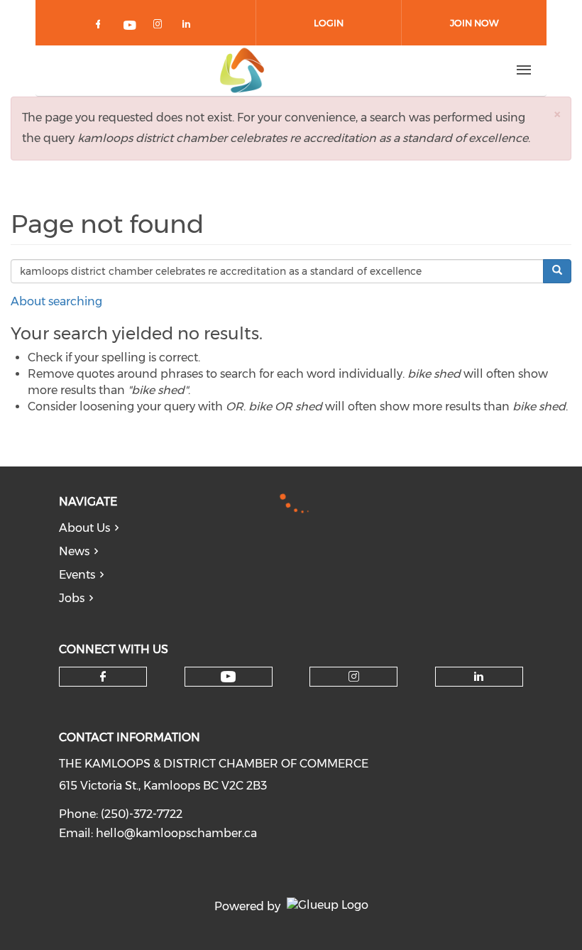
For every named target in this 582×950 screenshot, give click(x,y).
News (74, 551)
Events (77, 575)
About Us (84, 528)
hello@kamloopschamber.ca (176, 833)
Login (329, 22)
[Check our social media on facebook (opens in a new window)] (100, 26)
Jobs (71, 598)
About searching (56, 301)
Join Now (474, 22)
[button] (557, 114)
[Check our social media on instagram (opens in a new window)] (160, 26)
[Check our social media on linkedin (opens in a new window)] (190, 26)
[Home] (242, 70)
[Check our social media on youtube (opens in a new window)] (130, 26)
